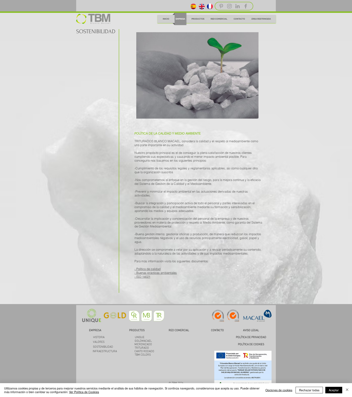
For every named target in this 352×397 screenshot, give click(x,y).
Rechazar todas (309, 390)
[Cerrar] (347, 390)
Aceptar (334, 390)
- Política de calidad (147, 269)
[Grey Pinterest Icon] (221, 6)
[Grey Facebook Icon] (246, 6)
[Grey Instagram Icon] (229, 6)
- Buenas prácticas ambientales (155, 273)
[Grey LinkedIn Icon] (237, 6)
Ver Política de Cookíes (84, 392)
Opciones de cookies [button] (278, 390)
